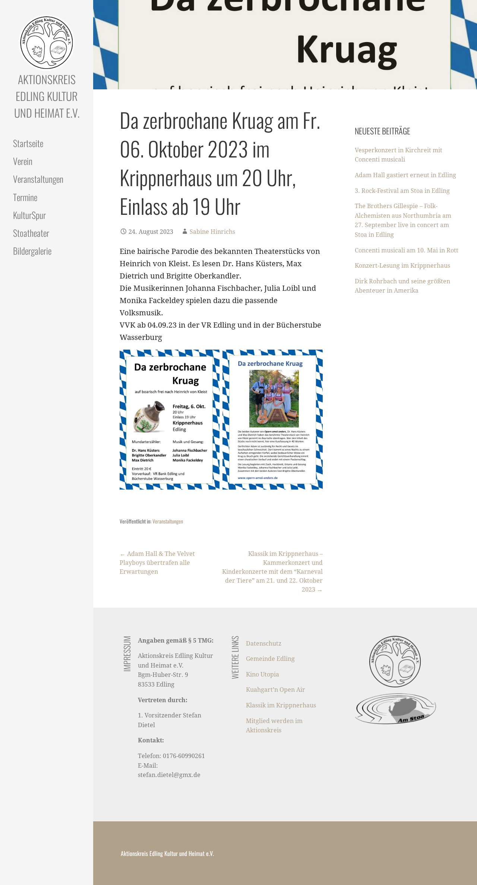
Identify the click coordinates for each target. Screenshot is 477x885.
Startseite (28, 143)
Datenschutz (263, 643)
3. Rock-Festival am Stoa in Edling (402, 190)
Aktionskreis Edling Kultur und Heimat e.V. (46, 96)
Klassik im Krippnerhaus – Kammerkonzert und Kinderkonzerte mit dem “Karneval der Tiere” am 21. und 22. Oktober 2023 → (272, 571)
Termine (25, 197)
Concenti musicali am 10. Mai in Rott (406, 250)
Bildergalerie (32, 250)
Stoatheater (31, 232)
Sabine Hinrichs (212, 231)
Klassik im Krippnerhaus (281, 705)
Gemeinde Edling (270, 658)
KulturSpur (29, 215)
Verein (22, 161)
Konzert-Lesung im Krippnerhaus (402, 265)
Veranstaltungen (38, 178)
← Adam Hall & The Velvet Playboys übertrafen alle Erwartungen (157, 562)
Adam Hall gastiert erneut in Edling (405, 175)
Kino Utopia (262, 674)
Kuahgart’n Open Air (275, 689)
